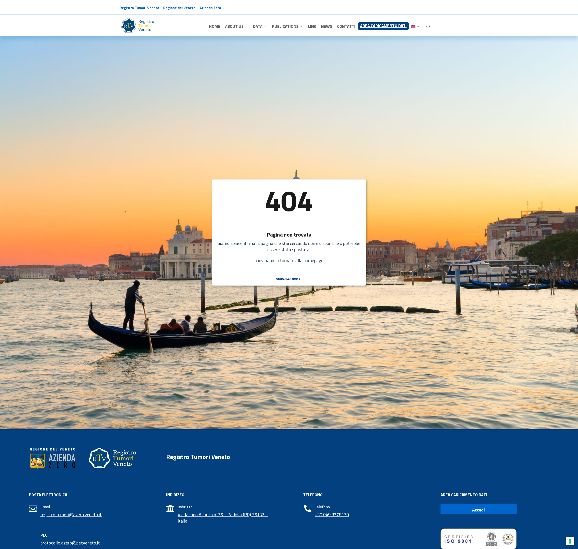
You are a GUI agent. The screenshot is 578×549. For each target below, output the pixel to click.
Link (312, 27)
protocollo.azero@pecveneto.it (70, 542)
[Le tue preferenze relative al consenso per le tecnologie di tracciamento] (570, 541)
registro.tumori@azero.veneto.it (71, 514)
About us (234, 27)
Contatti (346, 27)
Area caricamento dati (383, 26)
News (326, 27)
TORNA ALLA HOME (287, 278)
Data (258, 27)
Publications (285, 27)
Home (214, 27)
